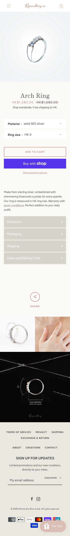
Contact (51, 447)
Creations (33, 447)
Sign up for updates (35, 458)
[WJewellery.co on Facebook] (32, 498)
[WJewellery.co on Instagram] (38, 498)
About (16, 447)
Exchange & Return (35, 438)
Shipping (13, 246)
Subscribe (51, 478)
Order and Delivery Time (23, 258)
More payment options (35, 172)
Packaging (14, 234)
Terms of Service (18, 432)
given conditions (14, 205)
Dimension (14, 222)
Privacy (41, 432)
